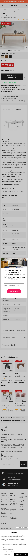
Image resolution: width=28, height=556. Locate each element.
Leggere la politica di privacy (7, 549)
